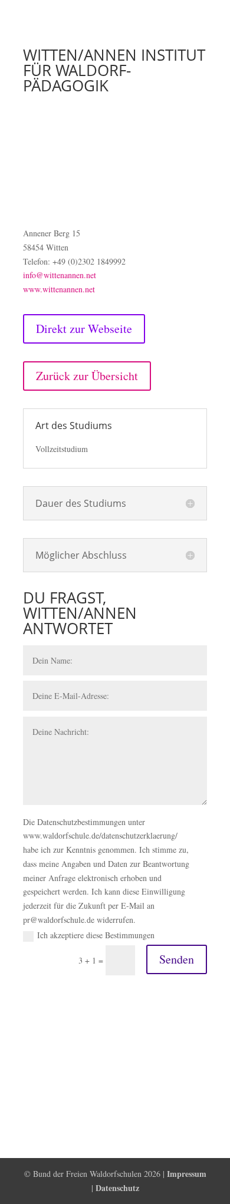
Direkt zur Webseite (84, 329)
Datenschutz (117, 1188)
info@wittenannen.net (59, 275)
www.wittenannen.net (59, 289)
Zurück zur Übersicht (87, 376)
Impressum (186, 1173)
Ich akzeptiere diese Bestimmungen (96, 935)
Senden (176, 959)
